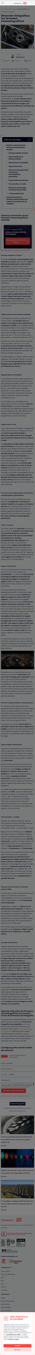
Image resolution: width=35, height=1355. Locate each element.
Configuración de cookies (13, 1334)
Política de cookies (13, 1339)
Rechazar (17, 1349)
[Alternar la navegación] (2, 3)
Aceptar (17, 1345)
